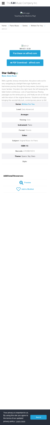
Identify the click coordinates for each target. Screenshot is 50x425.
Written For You (37, 26)
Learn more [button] (20, 421)
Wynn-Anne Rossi (9, 76)
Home (4, 26)
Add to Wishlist (27, 189)
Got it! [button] (38, 417)
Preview (27, 183)
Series (25, 26)
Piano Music (14, 26)
